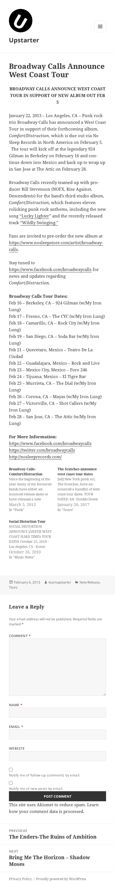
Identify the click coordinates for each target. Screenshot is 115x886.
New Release (90, 582)
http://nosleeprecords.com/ (35, 456)
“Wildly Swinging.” (39, 222)
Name (16, 705)
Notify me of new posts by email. (36, 788)
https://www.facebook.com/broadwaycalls (50, 269)
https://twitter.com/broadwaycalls (42, 450)
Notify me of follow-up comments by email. (45, 775)
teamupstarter (60, 582)
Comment (20, 635)
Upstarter (24, 40)
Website (17, 748)
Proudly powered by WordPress (61, 879)
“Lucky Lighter (34, 216)
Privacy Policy (20, 879)
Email (16, 726)
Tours (13, 587)
